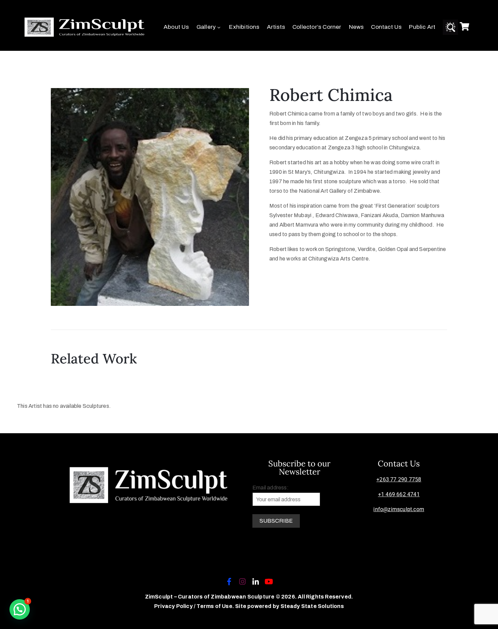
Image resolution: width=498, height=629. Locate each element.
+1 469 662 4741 (399, 494)
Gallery (206, 27)
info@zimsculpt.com (398, 509)
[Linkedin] (256, 581)
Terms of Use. (215, 606)
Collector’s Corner (316, 27)
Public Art (422, 27)
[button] (19, 609)
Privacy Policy (174, 606)
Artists (276, 27)
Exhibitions (244, 27)
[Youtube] (269, 581)
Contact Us (386, 27)
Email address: (270, 487)
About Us (176, 27)
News (356, 27)
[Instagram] (242, 581)
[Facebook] (229, 581)
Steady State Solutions (312, 606)
